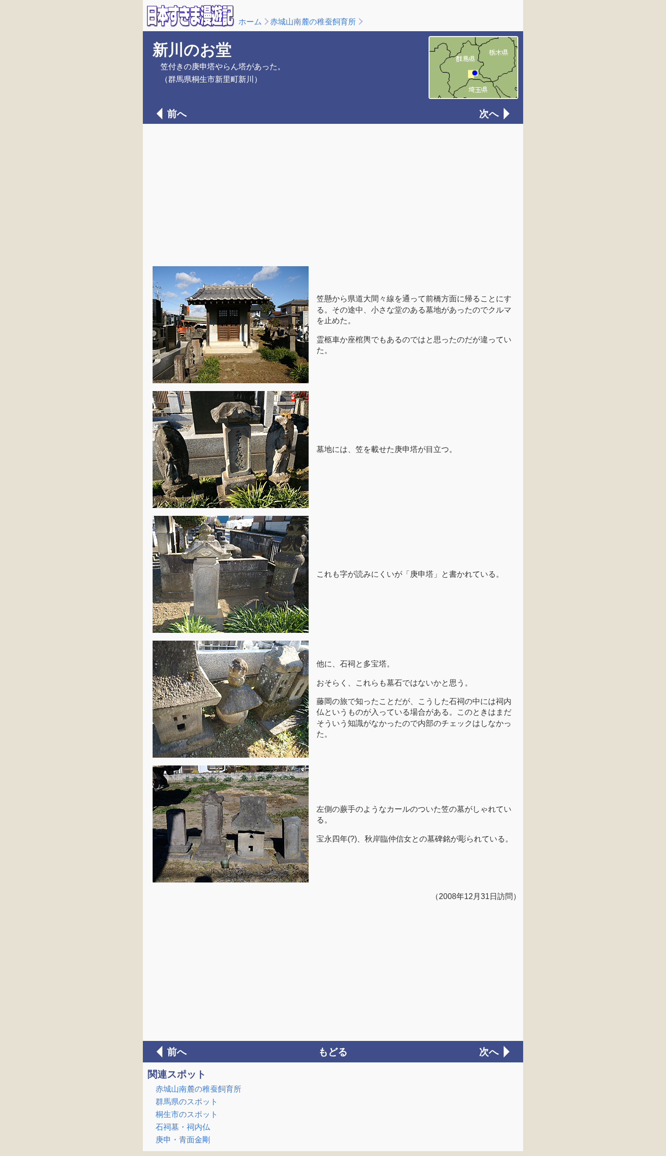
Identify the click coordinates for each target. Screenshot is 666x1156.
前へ (177, 113)
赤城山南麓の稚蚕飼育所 (313, 22)
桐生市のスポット (187, 1114)
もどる (333, 1051)
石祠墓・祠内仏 (183, 1127)
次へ (489, 113)
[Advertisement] (333, 194)
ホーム (250, 22)
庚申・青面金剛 (183, 1140)
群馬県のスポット (187, 1101)
